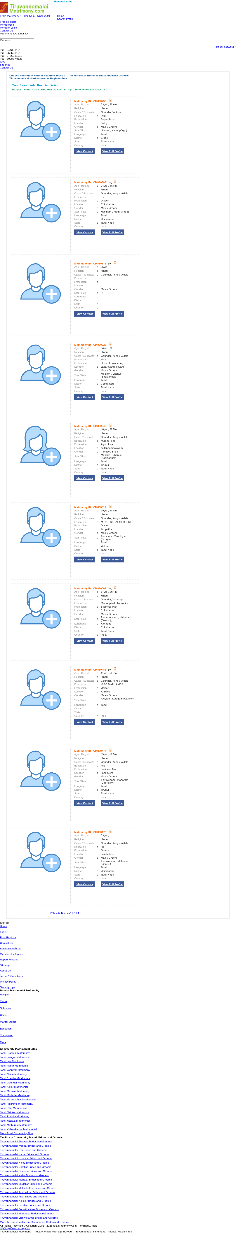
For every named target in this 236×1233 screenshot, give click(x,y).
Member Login (63, 1)
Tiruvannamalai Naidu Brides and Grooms (24, 1162)
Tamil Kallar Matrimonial (14, 1086)
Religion (4, 994)
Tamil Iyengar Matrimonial (15, 1057)
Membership (7, 24)
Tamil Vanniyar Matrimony (15, 1069)
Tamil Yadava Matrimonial (15, 1120)
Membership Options (12, 954)
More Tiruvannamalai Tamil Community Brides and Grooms (34, 1221)
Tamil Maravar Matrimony (15, 1091)
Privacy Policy (8, 981)
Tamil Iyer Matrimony (12, 1061)
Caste (3, 1001)
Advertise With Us (10, 948)
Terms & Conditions (11, 976)
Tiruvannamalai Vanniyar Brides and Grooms (26, 1158)
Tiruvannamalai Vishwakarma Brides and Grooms (29, 1217)
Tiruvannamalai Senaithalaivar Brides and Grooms (29, 1209)
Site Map (5, 64)
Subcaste (5, 1008)
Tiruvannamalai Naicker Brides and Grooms (25, 1200)
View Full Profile (112, 151)
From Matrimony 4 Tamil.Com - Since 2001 (25, 15)
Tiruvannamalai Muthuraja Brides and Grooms (27, 1213)
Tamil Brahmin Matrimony (15, 1052)
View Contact (84, 151)
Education (6, 1028)
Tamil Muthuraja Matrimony (16, 1124)
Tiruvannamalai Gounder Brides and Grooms (26, 1171)
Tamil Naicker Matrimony (14, 1112)
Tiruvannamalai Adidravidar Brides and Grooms (27, 1192)
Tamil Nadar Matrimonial (14, 1065)
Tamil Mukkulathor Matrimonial (18, 1099)
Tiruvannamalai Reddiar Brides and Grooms (25, 1205)
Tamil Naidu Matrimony (13, 1074)
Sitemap (5, 965)
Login (3, 931)
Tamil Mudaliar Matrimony (15, 1095)
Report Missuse (9, 959)
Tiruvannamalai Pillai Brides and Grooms (23, 1196)
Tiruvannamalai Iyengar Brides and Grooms (25, 1145)
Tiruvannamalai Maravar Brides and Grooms (26, 1179)
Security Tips (7, 987)
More (3, 1042)
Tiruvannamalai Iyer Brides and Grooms (23, 1149)
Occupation (6, 1035)
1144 (70, 912)
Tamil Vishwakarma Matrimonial (18, 1129)
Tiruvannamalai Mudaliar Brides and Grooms (26, 1183)
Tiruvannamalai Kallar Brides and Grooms (24, 1175)
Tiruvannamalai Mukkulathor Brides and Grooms (28, 1188)
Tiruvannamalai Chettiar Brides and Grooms (25, 1166)
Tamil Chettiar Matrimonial (15, 1078)
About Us (5, 970)
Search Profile (65, 18)
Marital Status (8, 1021)
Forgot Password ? (225, 46)
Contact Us (6, 30)
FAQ (2, 61)
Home (60, 15)
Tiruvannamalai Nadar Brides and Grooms (24, 1154)
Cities (3, 1014)
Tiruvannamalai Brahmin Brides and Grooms (26, 1141)
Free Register (8, 21)
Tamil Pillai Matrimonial (13, 1107)
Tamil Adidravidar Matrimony (16, 1103)
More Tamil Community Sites (16, 1133)
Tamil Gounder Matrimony (15, 1082)
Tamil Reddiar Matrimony (14, 1116)
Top (130, 1231)
